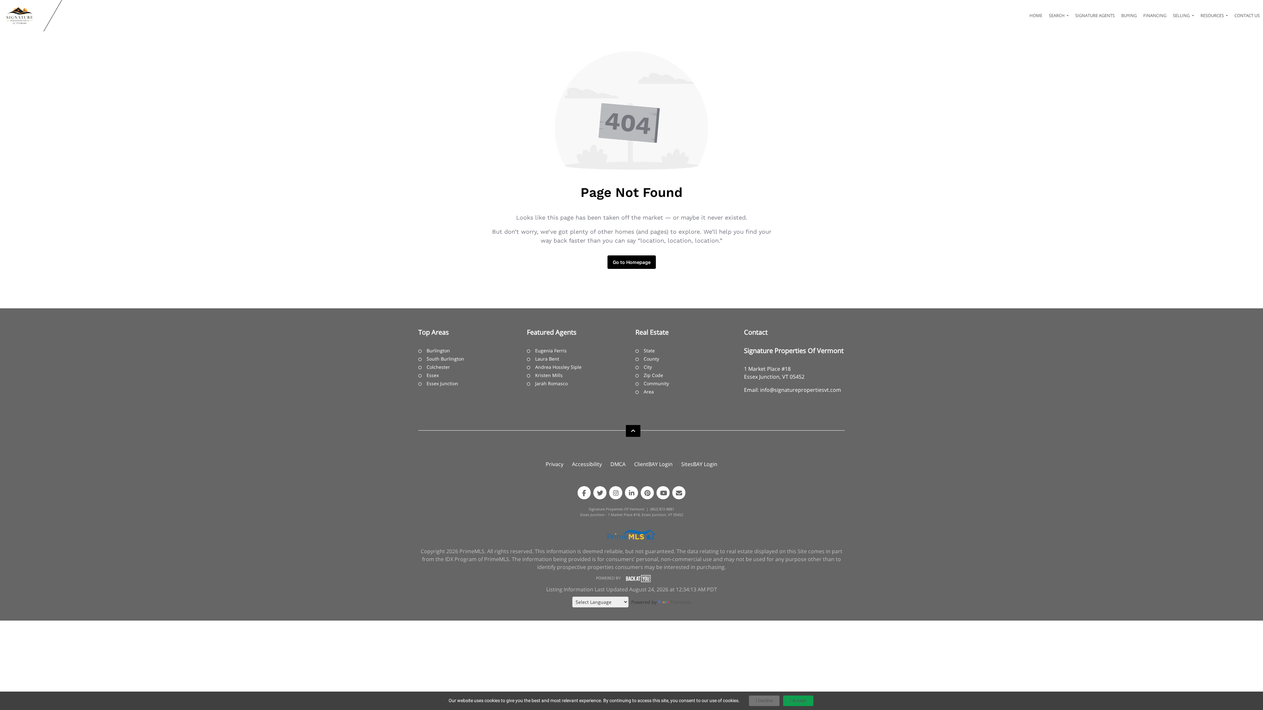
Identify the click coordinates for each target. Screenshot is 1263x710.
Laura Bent (547, 359)
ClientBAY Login (653, 464)
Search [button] (1057, 15)
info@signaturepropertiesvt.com (800, 389)
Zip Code (653, 375)
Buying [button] (1129, 15)
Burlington (438, 350)
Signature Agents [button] (1095, 15)
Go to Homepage (632, 262)
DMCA (618, 464)
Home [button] (1035, 15)
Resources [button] (1213, 15)
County (651, 359)
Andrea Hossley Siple (558, 367)
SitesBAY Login (699, 464)
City (648, 367)
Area (649, 392)
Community (656, 383)
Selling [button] (1182, 15)
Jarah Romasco (551, 383)
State (649, 350)
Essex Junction (442, 383)
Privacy (554, 464)
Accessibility (587, 464)
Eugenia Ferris (551, 350)
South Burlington (445, 359)
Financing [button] (1154, 15)
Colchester (438, 367)
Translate (680, 602)
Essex (433, 375)
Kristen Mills (549, 375)
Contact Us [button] (1247, 15)
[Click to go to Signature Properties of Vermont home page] (23, 16)
